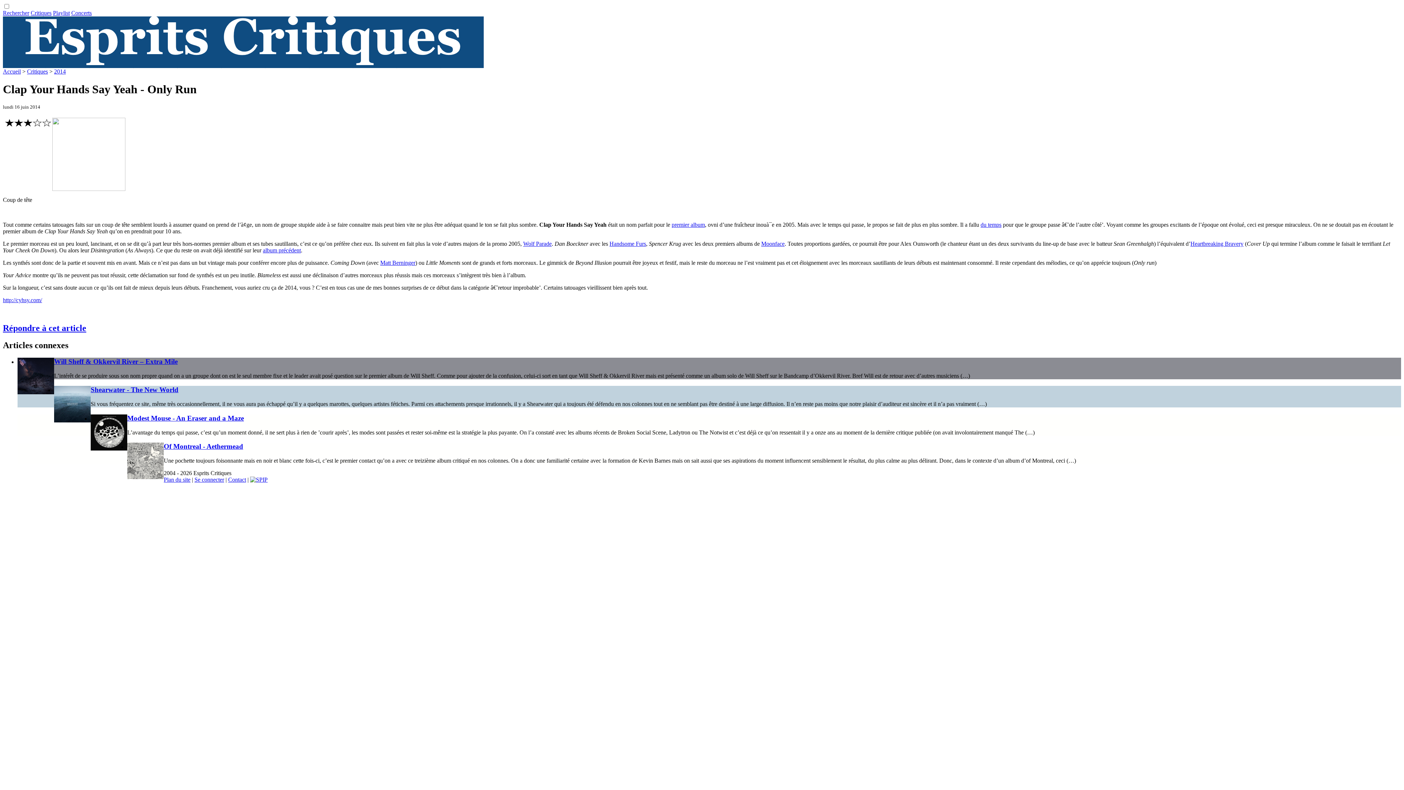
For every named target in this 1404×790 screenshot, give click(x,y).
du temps (991, 225)
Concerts (81, 13)
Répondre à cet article (44, 328)
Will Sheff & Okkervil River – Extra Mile (116, 361)
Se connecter (209, 480)
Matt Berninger (397, 263)
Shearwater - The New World (134, 390)
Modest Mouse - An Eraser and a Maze (185, 418)
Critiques (41, 13)
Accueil (12, 71)
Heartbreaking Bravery (1216, 244)
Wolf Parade (537, 244)
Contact (237, 480)
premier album (688, 225)
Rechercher (16, 13)
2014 (60, 71)
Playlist (61, 13)
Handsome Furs (627, 244)
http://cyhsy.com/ (22, 300)
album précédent (282, 250)
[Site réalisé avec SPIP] (259, 480)
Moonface (773, 244)
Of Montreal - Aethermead (203, 446)
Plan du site (177, 480)
